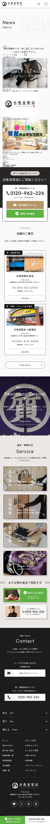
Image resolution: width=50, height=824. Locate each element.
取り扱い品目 (8, 750)
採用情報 (29, 760)
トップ (5, 46)
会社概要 (6, 765)
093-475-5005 (27, 341)
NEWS (5, 156)
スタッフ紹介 (30, 740)
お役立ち (5, 162)
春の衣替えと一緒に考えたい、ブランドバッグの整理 (20, 91)
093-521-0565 (27, 287)
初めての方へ (8, 745)
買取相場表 (7, 760)
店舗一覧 (6, 770)
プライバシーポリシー (34, 765)
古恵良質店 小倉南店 (9, 165)
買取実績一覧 (8, 755)
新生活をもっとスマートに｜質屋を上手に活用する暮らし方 (22, 152)
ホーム (5, 740)
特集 (4, 164)
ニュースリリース (8, 159)
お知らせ (5, 158)
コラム (5, 161)
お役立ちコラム (31, 745)
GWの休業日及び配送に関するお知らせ (16, 119)
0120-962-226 (27, 193)
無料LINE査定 (28, 213)
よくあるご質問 (31, 750)
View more (25, 298)
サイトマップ (30, 770)
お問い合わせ (30, 755)
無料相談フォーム (27, 205)
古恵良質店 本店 (8, 166)
